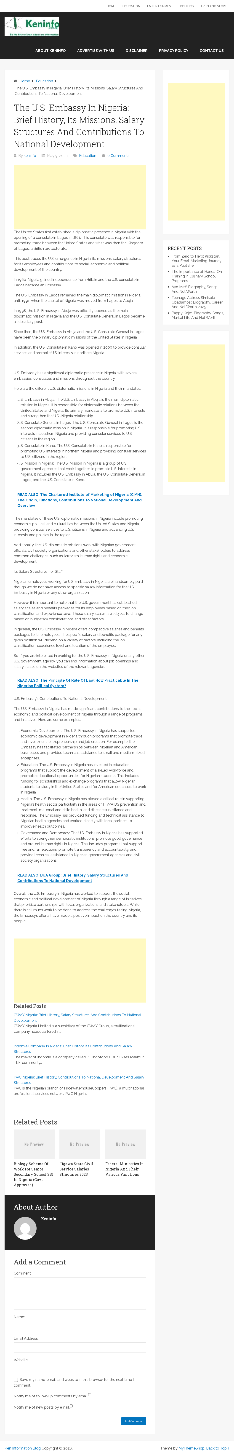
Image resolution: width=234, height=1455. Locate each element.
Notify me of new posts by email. (42, 1407)
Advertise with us (95, 50)
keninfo (30, 155)
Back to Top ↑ (217, 1448)
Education (131, 6)
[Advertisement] (80, 197)
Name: (19, 1317)
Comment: (23, 1273)
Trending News (213, 6)
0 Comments (118, 155)
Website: (21, 1360)
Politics (187, 6)
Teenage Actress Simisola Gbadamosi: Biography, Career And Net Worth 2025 (197, 302)
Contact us (212, 50)
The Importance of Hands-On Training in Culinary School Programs (197, 276)
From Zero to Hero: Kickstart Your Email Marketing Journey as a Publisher (196, 261)
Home (111, 6)
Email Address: (26, 1338)
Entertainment (160, 6)
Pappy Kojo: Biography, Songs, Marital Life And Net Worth (198, 315)
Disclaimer (137, 50)
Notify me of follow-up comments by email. (51, 1396)
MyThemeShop (191, 1448)
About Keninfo (50, 50)
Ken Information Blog (23, 1448)
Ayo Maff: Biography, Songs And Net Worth (195, 289)
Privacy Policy (173, 50)
